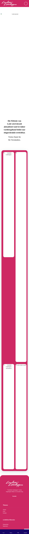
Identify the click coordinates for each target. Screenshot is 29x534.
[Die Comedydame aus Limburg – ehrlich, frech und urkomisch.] (9, 3)
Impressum (5, 526)
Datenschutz (5, 524)
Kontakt (4, 513)
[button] (26, 3)
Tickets (4, 509)
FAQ (4, 511)
